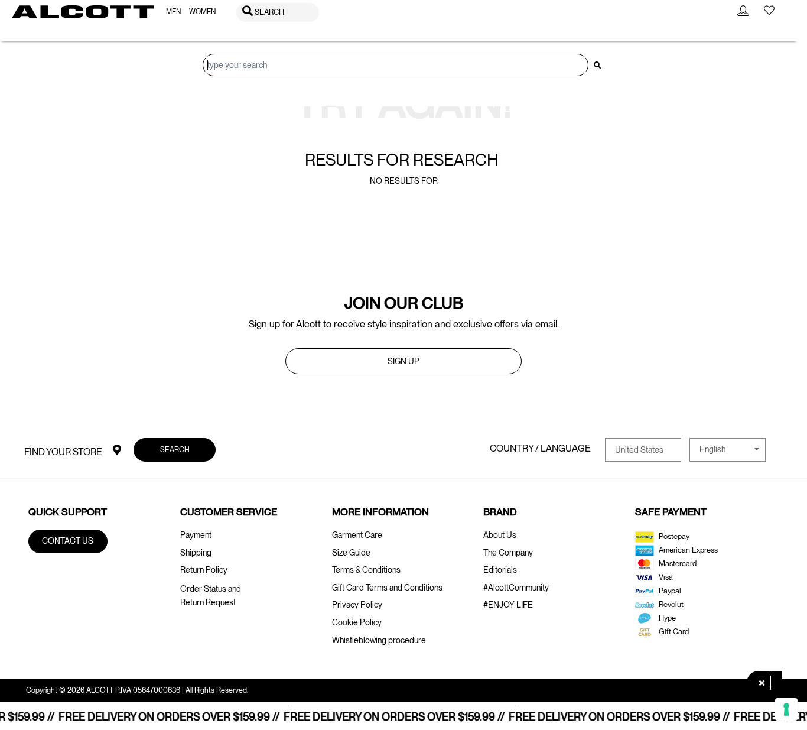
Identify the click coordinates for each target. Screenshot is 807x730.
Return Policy (203, 570)
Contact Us (67, 541)
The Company (508, 552)
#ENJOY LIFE (508, 604)
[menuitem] (173, 12)
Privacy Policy (357, 604)
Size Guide (351, 552)
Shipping (195, 552)
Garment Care (357, 535)
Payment (195, 535)
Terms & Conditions (366, 570)
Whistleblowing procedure (379, 640)
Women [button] (202, 12)
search (175, 449)
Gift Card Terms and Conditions (387, 587)
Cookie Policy (357, 622)
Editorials (500, 570)
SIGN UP (403, 361)
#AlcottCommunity (516, 587)
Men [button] (173, 12)
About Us (499, 535)
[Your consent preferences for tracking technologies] (786, 709)
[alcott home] (83, 11)
